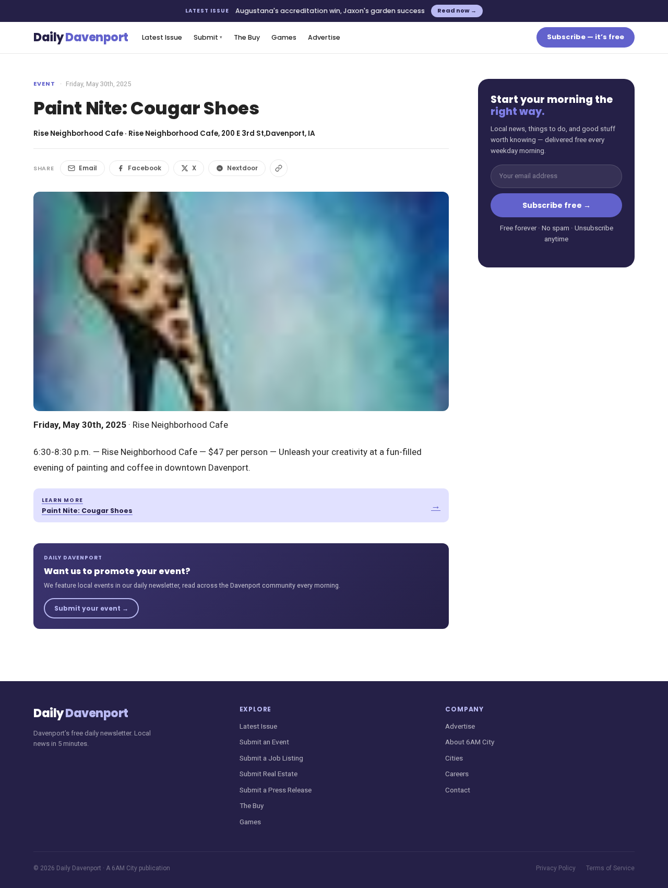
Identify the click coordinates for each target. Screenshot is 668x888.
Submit (208, 37)
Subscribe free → (556, 205)
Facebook (144, 167)
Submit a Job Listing (271, 758)
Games (283, 37)
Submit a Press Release (276, 790)
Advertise (324, 37)
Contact (457, 790)
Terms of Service (610, 868)
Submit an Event (264, 742)
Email (88, 167)
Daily (80, 37)
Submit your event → (91, 608)
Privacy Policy (556, 868)
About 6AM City (469, 742)
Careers (457, 773)
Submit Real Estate (268, 773)
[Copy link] (279, 168)
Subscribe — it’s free (585, 37)
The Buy (247, 37)
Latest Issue (162, 37)
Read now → (456, 10)
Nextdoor (242, 167)
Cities (454, 758)
